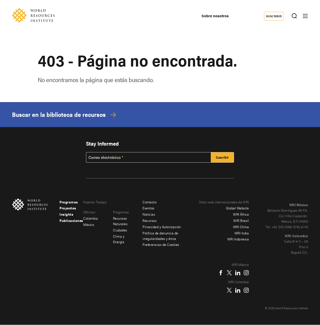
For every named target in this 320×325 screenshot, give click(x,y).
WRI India (241, 232)
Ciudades (120, 229)
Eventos (148, 207)
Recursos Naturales (120, 221)
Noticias (148, 214)
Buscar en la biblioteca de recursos (59, 114)
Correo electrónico (104, 157)
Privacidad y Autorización (161, 226)
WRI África (241, 214)
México (88, 224)
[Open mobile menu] (305, 16)
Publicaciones (71, 220)
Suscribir (274, 16)
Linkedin (237, 272)
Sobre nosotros (215, 15)
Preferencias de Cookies (160, 244)
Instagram (246, 272)
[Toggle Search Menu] (294, 16)
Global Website (237, 207)
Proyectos (68, 207)
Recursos (149, 220)
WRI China (241, 226)
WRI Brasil (241, 220)
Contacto (149, 201)
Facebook (220, 272)
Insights (66, 214)
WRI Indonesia (238, 238)
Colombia (90, 218)
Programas (69, 201)
